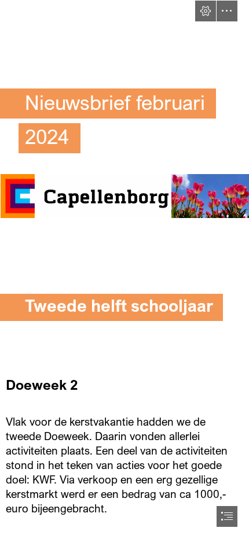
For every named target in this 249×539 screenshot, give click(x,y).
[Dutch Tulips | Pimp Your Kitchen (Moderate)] (210, 195)
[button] (205, 11)
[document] (124, 269)
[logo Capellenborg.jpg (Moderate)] (84, 195)
